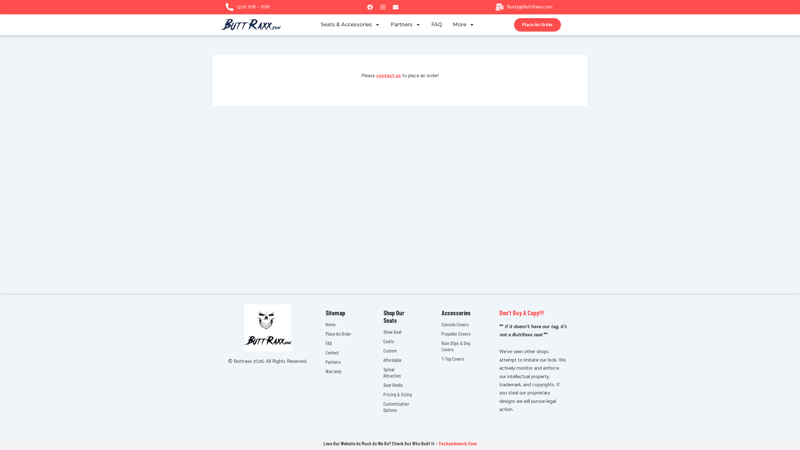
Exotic (388, 341)
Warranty (334, 371)
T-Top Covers (453, 359)
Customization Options (396, 407)
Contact (332, 352)
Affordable (392, 360)
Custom (390, 350)
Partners (401, 25)
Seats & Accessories (346, 25)
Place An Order (338, 334)
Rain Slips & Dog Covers (456, 346)
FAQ (436, 25)
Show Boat (392, 332)
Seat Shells (393, 385)
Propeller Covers (456, 334)
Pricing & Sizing (397, 394)
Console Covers (455, 324)
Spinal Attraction (392, 372)
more (459, 25)
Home (331, 324)
